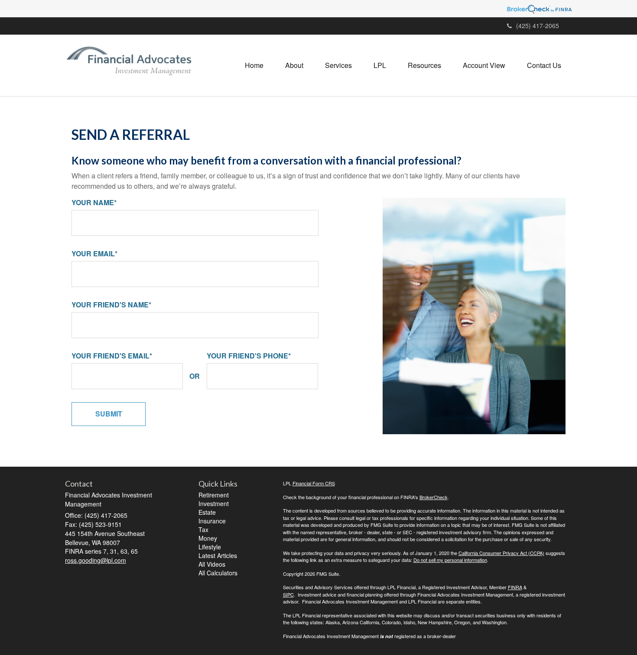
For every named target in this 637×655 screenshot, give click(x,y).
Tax (203, 529)
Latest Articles (217, 555)
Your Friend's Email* (112, 356)
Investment (213, 503)
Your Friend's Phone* (249, 356)
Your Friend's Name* (111, 305)
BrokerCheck (433, 497)
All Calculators (217, 572)
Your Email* (94, 253)
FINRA (515, 587)
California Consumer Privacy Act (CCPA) (501, 552)
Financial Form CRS (313, 483)
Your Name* (94, 202)
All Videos (211, 564)
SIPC (288, 594)
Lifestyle (209, 546)
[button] (294, 65)
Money (207, 538)
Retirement (213, 494)
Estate (207, 512)
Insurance (212, 520)
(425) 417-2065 (537, 25)
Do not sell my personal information (450, 559)
